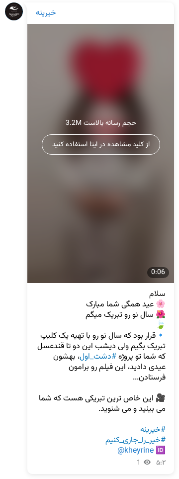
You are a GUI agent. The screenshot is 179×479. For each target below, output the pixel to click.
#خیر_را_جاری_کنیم (135, 440)
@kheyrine (135, 451)
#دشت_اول (98, 357)
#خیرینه (153, 430)
